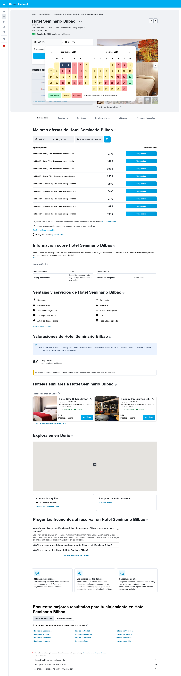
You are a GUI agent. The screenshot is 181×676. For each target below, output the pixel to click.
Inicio (34, 14)
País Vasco (56, 14)
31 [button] (124, 88)
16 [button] (63, 76)
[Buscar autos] (4, 21)
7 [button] (51, 71)
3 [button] (68, 65)
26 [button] (80, 82)
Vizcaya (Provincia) (73, 14)
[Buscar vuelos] (4, 11)
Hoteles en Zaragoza (83, 634)
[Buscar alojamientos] (4, 16)
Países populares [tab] (64, 618)
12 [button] (80, 71)
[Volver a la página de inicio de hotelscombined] (18, 4)
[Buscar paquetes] (4, 26)
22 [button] (57, 82)
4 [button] (74, 65)
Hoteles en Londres (41, 641)
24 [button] (69, 82)
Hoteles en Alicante (83, 637)
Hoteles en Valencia (124, 634)
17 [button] (69, 76)
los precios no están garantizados (94, 653)
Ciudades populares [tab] (43, 618)
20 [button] (86, 76)
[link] (50, 423)
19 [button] (80, 76)
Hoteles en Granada (124, 637)
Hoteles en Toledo (41, 634)
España (41, 14)
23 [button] (63, 82)
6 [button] (86, 65)
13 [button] (86, 71)
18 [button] (75, 76)
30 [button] (63, 88)
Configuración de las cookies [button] (44, 230)
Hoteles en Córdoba (124, 631)
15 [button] (57, 76)
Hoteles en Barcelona (42, 631)
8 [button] (57, 71)
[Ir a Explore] (4, 32)
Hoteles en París (81, 641)
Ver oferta (87, 417)
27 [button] (86, 82)
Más (34, 257)
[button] (4, 4)
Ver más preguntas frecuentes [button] (76, 555)
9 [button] (62, 71)
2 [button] (62, 65)
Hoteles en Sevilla (123, 641)
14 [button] (51, 76)
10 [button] (69, 71)
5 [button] (80, 65)
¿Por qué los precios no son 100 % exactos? (53, 668)
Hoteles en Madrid (82, 631)
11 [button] (75, 71)
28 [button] (51, 88)
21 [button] (51, 82)
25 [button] (75, 82)
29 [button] (57, 88)
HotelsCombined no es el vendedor (49, 659)
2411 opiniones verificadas (58, 34)
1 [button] (57, 65)
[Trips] (4, 39)
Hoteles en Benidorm (42, 637)
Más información (109, 221)
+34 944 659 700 (39, 30)
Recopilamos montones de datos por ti (51, 664)
